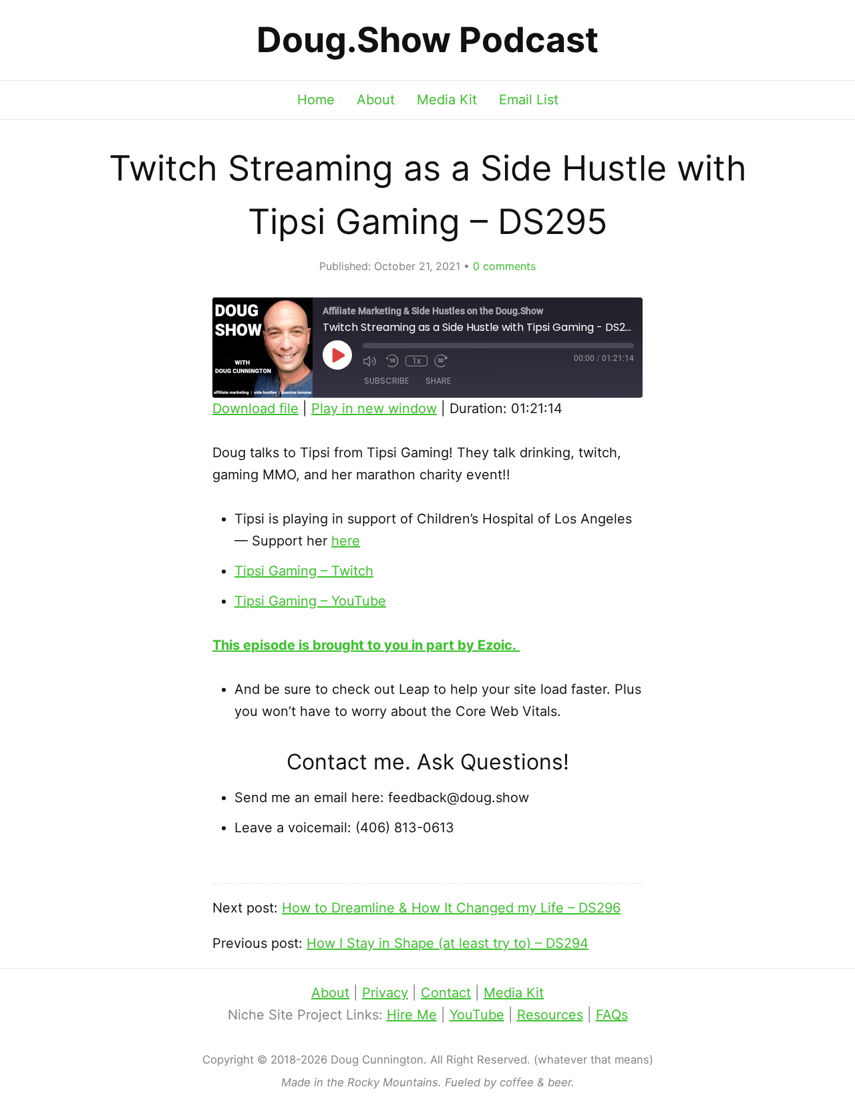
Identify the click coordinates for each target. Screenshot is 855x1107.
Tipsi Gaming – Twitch (303, 571)
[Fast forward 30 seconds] (442, 361)
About (376, 100)
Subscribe (386, 380)
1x (416, 361)
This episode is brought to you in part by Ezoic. (366, 645)
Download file (255, 408)
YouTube (477, 1015)
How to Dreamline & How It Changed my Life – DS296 (451, 908)
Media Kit (447, 100)
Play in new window (374, 408)
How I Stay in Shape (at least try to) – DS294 (447, 943)
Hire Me (412, 1015)
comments (504, 266)
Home (316, 100)
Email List (528, 100)
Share (438, 380)
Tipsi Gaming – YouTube (310, 601)
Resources (550, 1015)
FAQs (612, 1015)
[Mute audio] (371, 361)
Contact (446, 993)
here (345, 541)
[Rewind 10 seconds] (392, 361)
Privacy (385, 993)
